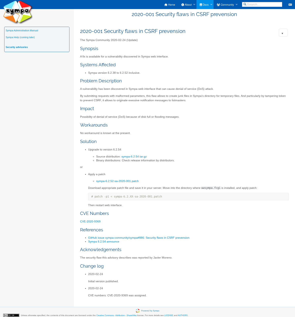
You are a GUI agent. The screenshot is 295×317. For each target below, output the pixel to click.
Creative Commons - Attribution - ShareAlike (116, 315)
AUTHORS (183, 315)
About (188, 4)
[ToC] (282, 33)
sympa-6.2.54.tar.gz (134, 156)
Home (171, 4)
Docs (205, 4)
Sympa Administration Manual (22, 30)
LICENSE (168, 315)
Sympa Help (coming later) (20, 37)
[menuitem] (169, 4)
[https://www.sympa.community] (18, 11)
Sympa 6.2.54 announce (103, 241)
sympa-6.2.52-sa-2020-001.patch (117, 181)
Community (227, 4)
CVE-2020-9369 (90, 221)
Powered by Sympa (150, 310)
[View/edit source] (290, 4)
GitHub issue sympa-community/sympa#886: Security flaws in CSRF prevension (138, 237)
